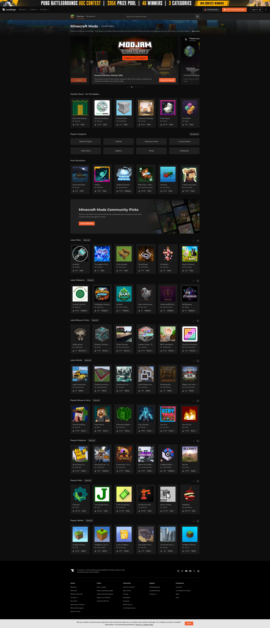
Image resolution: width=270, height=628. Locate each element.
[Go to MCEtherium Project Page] (190, 299)
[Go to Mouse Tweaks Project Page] (168, 499)
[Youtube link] (186, 571)
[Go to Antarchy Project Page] (168, 179)
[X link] (194, 571)
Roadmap (126, 601)
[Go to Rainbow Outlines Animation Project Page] (102, 339)
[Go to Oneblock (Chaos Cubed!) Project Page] (80, 539)
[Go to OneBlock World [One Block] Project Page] (190, 539)
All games (73, 587)
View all (86, 240)
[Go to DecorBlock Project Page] (190, 113)
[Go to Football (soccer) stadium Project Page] (102, 379)
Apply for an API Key (103, 597)
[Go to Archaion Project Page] (80, 259)
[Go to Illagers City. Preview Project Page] (190, 379)
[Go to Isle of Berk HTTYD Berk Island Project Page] (146, 539)
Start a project (101, 587)
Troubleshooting (154, 590)
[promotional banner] (135, 3)
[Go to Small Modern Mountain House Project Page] (146, 379)
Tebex (177, 594)
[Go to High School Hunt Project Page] (80, 379)
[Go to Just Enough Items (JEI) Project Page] (102, 499)
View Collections (86, 223)
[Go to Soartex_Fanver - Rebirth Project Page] (146, 339)
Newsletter (126, 597)
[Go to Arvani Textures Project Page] (124, 339)
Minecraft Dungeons (77, 608)
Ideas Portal (127, 590)
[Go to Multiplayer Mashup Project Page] (102, 299)
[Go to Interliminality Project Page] (168, 379)
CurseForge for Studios (183, 590)
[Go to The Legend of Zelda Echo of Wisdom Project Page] (102, 259)
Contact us (153, 594)
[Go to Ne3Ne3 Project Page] (124, 299)
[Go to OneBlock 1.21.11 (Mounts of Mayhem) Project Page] (102, 539)
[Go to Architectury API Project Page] (146, 499)
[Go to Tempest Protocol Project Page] (124, 179)
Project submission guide (105, 590)
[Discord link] (190, 571)
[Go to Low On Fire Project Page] (190, 419)
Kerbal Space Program (77, 604)
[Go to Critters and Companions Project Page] (190, 179)
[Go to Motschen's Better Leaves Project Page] (124, 419)
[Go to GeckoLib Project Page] (80, 499)
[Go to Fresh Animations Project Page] (80, 419)
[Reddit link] (198, 571)
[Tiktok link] (182, 571)
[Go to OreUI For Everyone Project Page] (190, 339)
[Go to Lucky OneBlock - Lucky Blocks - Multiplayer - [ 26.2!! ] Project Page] (124, 539)
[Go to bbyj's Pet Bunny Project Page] (190, 259)
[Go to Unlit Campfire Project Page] (124, 259)
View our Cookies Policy (144, 624)
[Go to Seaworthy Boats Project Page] (80, 179)
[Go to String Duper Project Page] (146, 259)
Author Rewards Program (105, 594)
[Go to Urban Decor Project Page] (168, 113)
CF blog (125, 594)
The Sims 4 (74, 597)
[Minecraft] (72, 16)
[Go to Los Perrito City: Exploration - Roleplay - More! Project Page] (168, 539)
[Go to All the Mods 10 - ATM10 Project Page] (80, 459)
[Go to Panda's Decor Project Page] (124, 113)
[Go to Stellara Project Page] (102, 179)
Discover (80, 16)
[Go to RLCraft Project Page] (190, 459)
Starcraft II (73, 601)
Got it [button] (189, 623)
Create (32, 10)
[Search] (197, 16)
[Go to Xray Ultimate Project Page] (146, 419)
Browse (22, 10)
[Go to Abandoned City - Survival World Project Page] (124, 379)
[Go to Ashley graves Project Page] (80, 339)
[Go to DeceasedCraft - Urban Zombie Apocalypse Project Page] (102, 459)
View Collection (162, 80)
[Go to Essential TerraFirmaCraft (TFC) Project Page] (80, 299)
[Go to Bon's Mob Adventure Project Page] (146, 299)
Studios (43, 10)
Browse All (90, 16)
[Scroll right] (198, 240)
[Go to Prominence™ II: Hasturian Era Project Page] (124, 459)
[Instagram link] (178, 571)
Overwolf (179, 587)
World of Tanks (75, 611)
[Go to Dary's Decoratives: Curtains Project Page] (80, 113)
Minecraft (73, 590)
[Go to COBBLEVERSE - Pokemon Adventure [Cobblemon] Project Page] (168, 459)
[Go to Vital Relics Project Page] (168, 259)
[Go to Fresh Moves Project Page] (102, 419)
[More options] (266, 10)
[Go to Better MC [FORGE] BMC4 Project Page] (146, 459)
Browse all (194, 134)
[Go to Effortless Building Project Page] (102, 113)
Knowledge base (154, 587)
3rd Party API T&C (103, 601)
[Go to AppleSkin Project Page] (190, 499)
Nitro (177, 597)
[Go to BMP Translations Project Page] (168, 339)
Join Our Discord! (129, 587)
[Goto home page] (9, 10)
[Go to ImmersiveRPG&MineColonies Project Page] (168, 299)
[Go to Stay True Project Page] (168, 419)
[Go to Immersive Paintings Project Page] (146, 113)
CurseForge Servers (129, 608)
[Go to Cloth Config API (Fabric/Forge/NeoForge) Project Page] (124, 499)
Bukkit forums (127, 604)
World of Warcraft (76, 594)
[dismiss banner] (266, 3)
